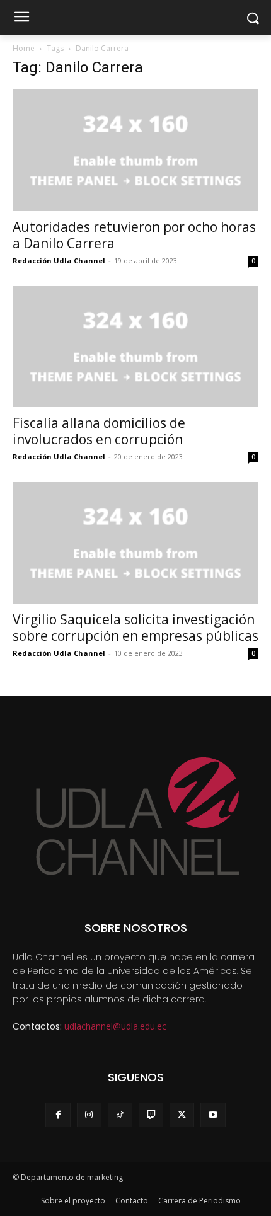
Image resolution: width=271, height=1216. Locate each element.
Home (24, 48)
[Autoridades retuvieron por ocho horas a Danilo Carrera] (135, 150)
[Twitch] (151, 1115)
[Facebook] (57, 1115)
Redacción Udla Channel (59, 260)
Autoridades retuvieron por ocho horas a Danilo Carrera (134, 235)
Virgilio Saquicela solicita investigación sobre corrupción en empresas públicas (135, 628)
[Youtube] (212, 1115)
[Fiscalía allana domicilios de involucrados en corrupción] (135, 347)
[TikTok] (120, 1115)
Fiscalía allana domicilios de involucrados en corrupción (99, 431)
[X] (182, 1115)
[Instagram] (89, 1115)
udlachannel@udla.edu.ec (115, 1026)
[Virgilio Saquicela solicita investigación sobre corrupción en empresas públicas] (135, 543)
